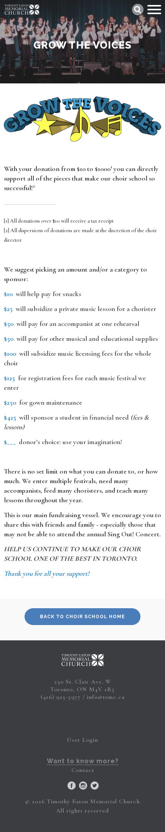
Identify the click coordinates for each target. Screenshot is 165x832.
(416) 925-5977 (61, 697)
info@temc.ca (106, 697)
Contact (82, 770)
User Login (82, 740)
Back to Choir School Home (82, 616)
